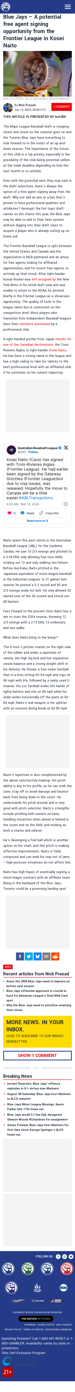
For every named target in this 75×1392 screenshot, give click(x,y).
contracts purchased (34, 324)
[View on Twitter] (66, 450)
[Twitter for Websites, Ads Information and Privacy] (65, 504)
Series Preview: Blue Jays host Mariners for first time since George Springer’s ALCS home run (38, 1130)
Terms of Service (33, 1329)
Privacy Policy (13, 1329)
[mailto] (46, 956)
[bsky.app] (38, 956)
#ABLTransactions (36, 497)
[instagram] (64, 1256)
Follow (33, 452)
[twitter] (29, 956)
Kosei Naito (57, 350)
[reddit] (55, 956)
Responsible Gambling (58, 1329)
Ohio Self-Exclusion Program (23, 1353)
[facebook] (20, 956)
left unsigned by (44, 279)
